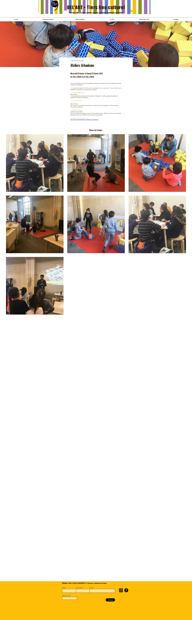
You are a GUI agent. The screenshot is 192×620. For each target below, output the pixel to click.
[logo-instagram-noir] (121, 590)
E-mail (91, 587)
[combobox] (69, 598)
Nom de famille (79, 587)
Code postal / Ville (66, 595)
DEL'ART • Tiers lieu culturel (96, 7)
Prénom (64, 587)
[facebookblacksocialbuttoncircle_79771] (126, 590)
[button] (131, 10)
